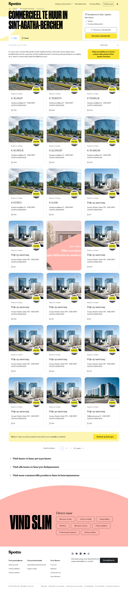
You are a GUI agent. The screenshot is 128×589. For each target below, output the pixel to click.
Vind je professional (62, 4)
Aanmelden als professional (36, 565)
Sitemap (44, 586)
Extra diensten (55, 576)
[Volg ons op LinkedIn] (80, 553)
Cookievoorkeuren (112, 586)
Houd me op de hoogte (105, 437)
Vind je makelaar (101, 526)
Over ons (53, 565)
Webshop (62, 526)
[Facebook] (76, 553)
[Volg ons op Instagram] (72, 553)
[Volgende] (70, 448)
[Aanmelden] (117, 4)
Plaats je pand (13, 565)
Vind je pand (108, 4)
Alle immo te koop (80, 526)
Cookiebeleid (88, 586)
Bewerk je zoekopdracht (101, 36)
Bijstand (53, 569)
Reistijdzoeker (80, 4)
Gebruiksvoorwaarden (56, 586)
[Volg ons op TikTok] (88, 553)
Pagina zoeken (32, 569)
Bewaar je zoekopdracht (102, 30)
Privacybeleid (99, 586)
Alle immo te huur (65, 519)
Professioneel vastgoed (67, 532)
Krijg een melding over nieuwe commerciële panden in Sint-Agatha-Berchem (103, 54)
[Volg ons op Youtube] (84, 553)
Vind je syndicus (90, 532)
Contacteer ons (55, 573)
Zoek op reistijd (85, 519)
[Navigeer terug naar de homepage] (15, 4)
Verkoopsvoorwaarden (74, 586)
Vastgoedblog (95, 4)
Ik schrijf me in (108, 560)
